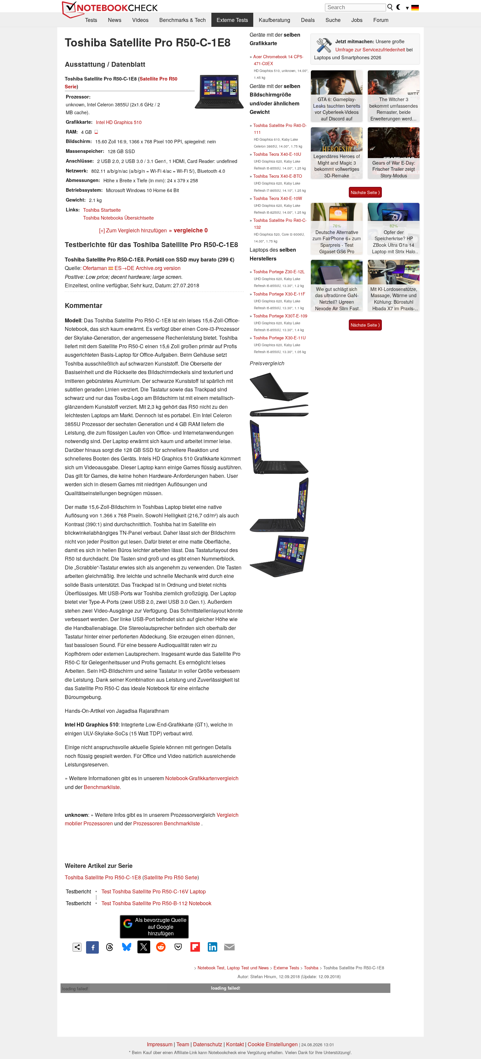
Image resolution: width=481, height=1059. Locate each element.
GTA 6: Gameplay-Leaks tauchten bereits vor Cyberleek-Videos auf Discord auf (336, 109)
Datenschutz (207, 1044)
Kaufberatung (274, 20)
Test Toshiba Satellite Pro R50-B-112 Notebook (156, 903)
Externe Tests (232, 20)
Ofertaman (95, 268)
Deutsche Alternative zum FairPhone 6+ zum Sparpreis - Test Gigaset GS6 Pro (336, 242)
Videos (140, 20)
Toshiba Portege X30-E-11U (279, 337)
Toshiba (311, 967)
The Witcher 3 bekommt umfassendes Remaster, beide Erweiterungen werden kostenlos (393, 109)
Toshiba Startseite (102, 209)
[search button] (390, 7)
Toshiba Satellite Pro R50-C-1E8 (103, 877)
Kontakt (235, 1044)
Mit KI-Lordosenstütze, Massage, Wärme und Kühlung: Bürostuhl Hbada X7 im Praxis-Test (393, 299)
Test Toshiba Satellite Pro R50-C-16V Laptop (153, 891)
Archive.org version (158, 268)
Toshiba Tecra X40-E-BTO (277, 176)
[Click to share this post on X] (143, 947)
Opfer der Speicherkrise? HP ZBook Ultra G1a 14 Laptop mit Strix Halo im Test (393, 242)
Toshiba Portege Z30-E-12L (279, 271)
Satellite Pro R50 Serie (170, 877)
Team (182, 1044)
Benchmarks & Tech (182, 20)
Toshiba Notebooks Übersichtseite (118, 217)
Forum (380, 20)
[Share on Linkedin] (212, 947)
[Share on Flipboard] (195, 947)
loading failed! (75, 988)
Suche (333, 20)
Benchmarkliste (102, 787)
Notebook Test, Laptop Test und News (233, 967)
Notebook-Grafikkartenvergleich (202, 778)
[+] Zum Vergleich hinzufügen (133, 230)
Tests (91, 20)
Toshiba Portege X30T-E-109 (280, 316)
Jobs (357, 20)
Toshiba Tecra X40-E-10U (277, 154)
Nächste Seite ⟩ (365, 192)
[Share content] (77, 947)
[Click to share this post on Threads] (109, 947)
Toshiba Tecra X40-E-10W (277, 198)
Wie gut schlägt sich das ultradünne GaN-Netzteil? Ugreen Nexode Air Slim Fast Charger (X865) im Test (337, 299)
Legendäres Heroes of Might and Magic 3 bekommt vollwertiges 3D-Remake (336, 166)
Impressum (159, 1044)
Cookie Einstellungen (273, 1044)
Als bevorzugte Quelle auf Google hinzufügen (161, 926)
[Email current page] (229, 947)
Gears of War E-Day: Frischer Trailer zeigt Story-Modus (393, 169)
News (114, 20)
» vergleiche (188, 230)
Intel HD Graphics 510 (119, 121)
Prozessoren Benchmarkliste (167, 823)
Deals (308, 20)
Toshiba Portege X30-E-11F (279, 294)
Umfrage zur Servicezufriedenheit (370, 49)
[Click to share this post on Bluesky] (126, 947)
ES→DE (124, 268)
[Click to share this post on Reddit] (161, 947)
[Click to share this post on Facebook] (92, 947)
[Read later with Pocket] (178, 947)
